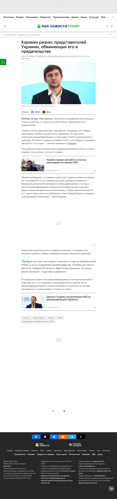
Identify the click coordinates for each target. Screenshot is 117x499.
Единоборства (69, 451)
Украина (51, 318)
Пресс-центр (61, 454)
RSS (93, 454)
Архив (100, 454)
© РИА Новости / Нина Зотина (30, 106)
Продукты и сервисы (45, 454)
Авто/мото (58, 451)
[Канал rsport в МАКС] (36, 436)
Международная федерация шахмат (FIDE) (38, 321)
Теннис (91, 451)
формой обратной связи (87, 483)
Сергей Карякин (39, 318)
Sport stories (82, 451)
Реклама (31, 454)
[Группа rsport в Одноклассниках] (63, 436)
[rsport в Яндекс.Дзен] (45, 436)
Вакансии (7, 466)
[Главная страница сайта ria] (50, 26)
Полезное (106, 451)
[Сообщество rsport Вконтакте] (54, 436)
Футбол (10, 451)
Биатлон (34, 451)
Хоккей (49, 451)
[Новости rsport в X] (80, 436)
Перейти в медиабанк (48, 106)
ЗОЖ (42, 451)
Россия (60, 318)
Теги (98, 451)
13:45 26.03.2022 (9, 35)
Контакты (86, 454)
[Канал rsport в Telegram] (72, 436)
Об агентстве (74, 454)
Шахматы (26, 318)
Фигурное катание (22, 451)
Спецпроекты (19, 454)
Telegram (72, 143)
